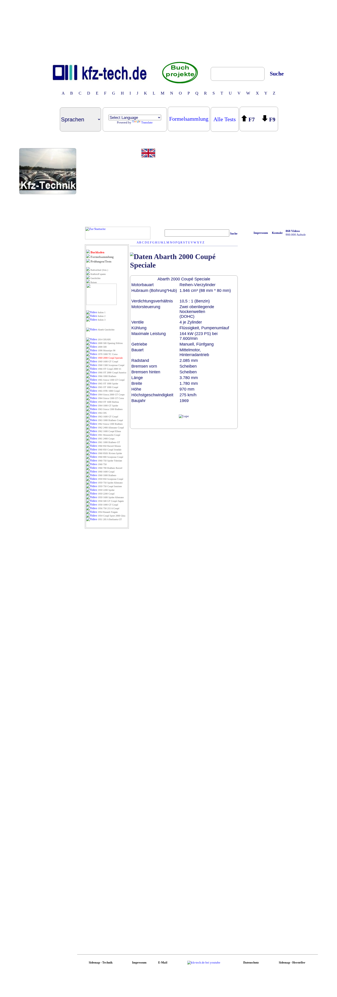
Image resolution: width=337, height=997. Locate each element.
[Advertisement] (168, 30)
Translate (147, 122)
